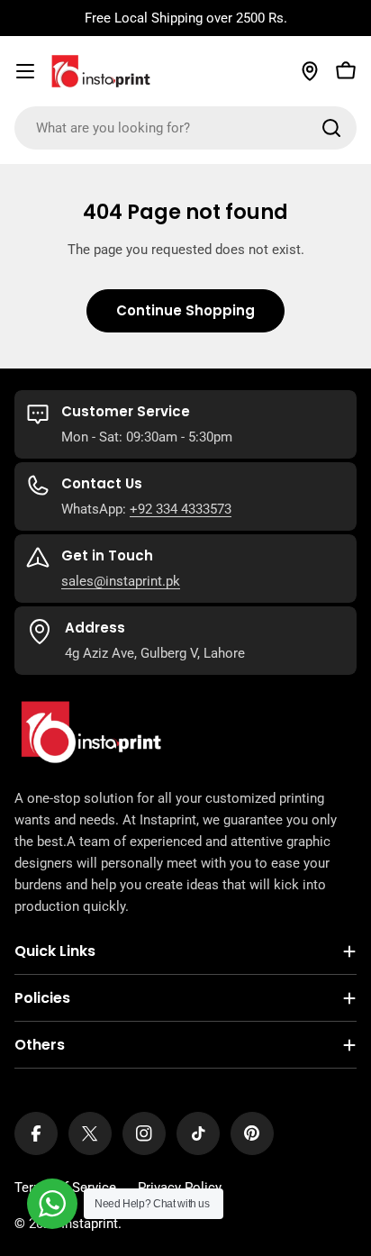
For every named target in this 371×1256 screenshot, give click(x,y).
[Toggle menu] (25, 71)
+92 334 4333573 (180, 509)
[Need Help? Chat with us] (52, 1204)
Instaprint (89, 1223)
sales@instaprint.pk (120, 581)
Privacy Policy (180, 1187)
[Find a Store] (310, 71)
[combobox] (185, 128)
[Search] (331, 128)
